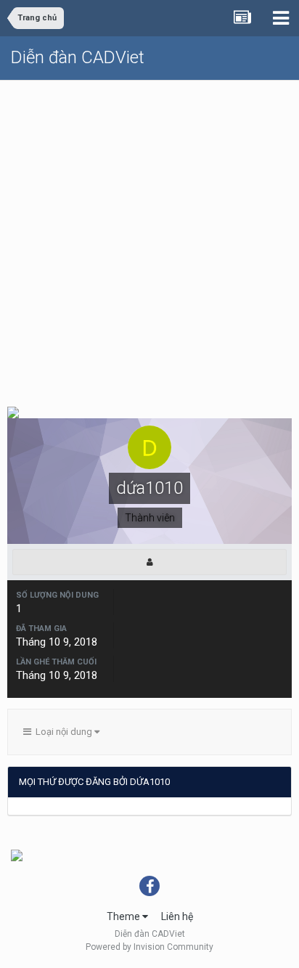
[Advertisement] (149, 237)
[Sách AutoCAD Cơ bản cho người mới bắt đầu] (16, 855)
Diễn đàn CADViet (77, 57)
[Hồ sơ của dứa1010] (149, 562)
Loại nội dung (62, 731)
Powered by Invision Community (149, 947)
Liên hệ (177, 916)
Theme (124, 916)
